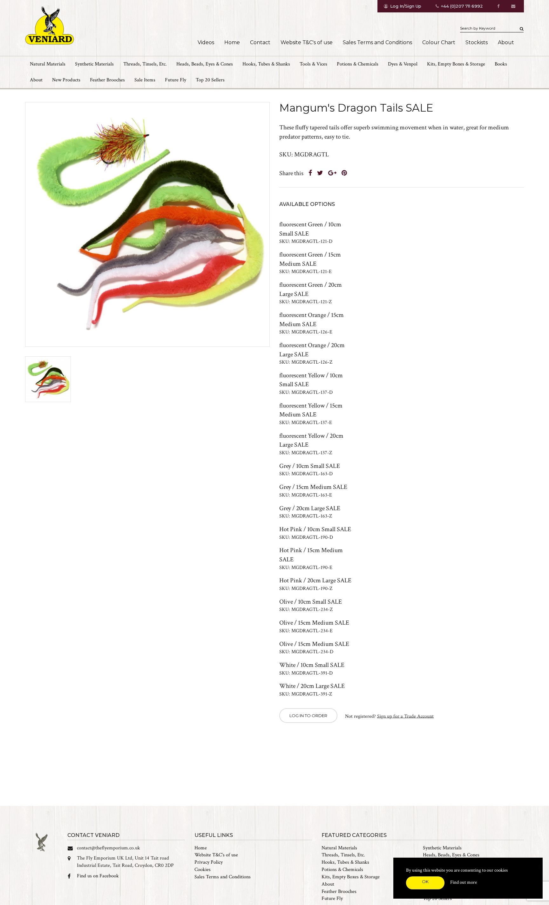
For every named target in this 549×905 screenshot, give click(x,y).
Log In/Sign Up (405, 6)
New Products (66, 80)
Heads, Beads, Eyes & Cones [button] (204, 64)
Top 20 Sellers (210, 80)
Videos (206, 42)
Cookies (202, 869)
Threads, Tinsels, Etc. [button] (145, 64)
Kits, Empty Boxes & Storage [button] (456, 64)
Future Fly (175, 80)
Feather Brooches (107, 80)
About (506, 42)
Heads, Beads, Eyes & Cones (451, 855)
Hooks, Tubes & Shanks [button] (266, 64)
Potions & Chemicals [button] (357, 64)
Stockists (476, 42)
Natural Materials (339, 848)
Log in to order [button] (308, 715)
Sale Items (144, 80)
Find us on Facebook (98, 876)
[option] (147, 224)
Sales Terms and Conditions (377, 42)
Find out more (463, 882)
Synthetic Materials (442, 848)
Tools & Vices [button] (313, 64)
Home (232, 42)
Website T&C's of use (307, 42)
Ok (425, 881)
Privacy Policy (208, 862)
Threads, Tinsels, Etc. (343, 855)
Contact (260, 42)
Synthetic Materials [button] (94, 64)
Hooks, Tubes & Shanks (345, 862)
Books (501, 64)
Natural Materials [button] (47, 64)
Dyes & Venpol (402, 64)
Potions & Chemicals (342, 869)
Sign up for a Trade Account (405, 716)
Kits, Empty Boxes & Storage (351, 877)
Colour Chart (438, 42)
